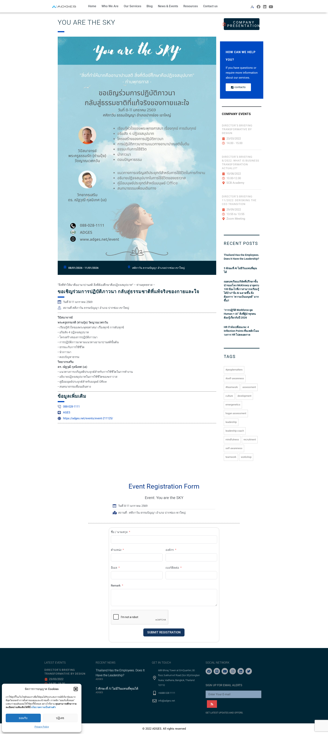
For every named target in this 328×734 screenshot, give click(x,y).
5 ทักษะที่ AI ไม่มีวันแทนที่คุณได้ (240, 270)
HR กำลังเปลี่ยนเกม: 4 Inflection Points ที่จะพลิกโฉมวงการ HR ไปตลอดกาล (241, 331)
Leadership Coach (235, 430)
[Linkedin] (264, 6)
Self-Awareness (234, 448)
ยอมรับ (23, 718)
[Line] (217, 671)
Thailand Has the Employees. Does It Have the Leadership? (241, 256)
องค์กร (170, 550)
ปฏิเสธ (60, 718)
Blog (150, 6)
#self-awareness (235, 378)
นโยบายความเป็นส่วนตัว (43, 707)
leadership (231, 422)
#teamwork (232, 387)
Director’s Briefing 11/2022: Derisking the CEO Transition (239, 200)
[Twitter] (248, 671)
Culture (229, 395)
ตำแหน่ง (116, 550)
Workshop (246, 457)
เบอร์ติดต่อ (172, 567)
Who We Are (110, 6)
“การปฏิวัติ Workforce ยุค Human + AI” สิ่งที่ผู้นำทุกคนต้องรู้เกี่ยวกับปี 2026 (240, 313)
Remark (116, 585)
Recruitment (250, 439)
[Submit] (212, 704)
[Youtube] (271, 6)
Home (92, 6)
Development (244, 395)
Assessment (249, 387)
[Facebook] (258, 6)
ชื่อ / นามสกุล (119, 532)
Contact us (210, 6)
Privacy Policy (42, 726)
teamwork (231, 457)
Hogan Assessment (236, 413)
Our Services (132, 6)
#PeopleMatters (234, 369)
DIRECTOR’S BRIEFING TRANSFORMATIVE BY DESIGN (237, 129)
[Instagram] (232, 671)
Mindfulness (232, 439)
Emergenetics (233, 404)
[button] (76, 689)
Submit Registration (164, 632)
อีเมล (114, 567)
